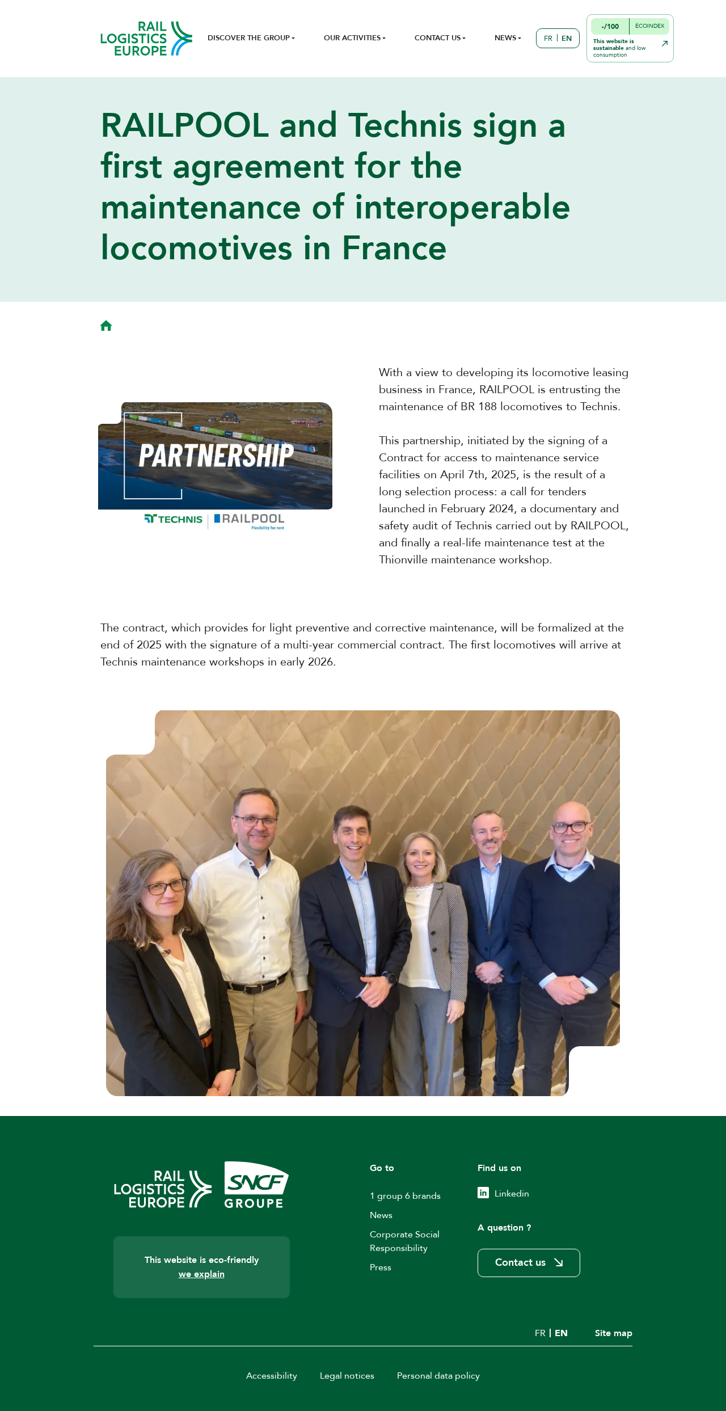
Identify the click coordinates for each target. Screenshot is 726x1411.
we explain (202, 1274)
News (381, 1215)
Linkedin (512, 1193)
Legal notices (347, 1376)
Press (380, 1267)
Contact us (520, 1263)
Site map (613, 1333)
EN (567, 38)
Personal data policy (438, 1376)
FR (548, 38)
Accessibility (271, 1376)
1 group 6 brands (405, 1196)
